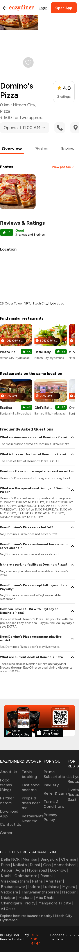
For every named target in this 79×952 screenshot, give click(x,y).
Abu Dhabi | (46, 897)
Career (6, 832)
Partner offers (7, 800)
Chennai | (69, 859)
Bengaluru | (50, 859)
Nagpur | (70, 892)
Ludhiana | (52, 886)
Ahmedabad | (66, 864)
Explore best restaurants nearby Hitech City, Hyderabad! (36, 918)
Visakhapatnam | (16, 881)
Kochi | (7, 875)
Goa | (48, 864)
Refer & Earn (55, 793)
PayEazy (51, 785)
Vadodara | (10, 892)
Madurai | (26, 897)
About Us (8, 771)
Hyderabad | (38, 870)
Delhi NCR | (11, 859)
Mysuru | (69, 886)
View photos (61, 167)
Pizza (5, 111)
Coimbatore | (26, 875)
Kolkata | (21, 864)
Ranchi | (47, 875)
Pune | (6, 864)
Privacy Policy (50, 817)
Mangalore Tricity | (55, 903)
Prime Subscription (56, 774)
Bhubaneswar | (14, 886)
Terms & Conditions (54, 804)
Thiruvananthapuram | (41, 892)
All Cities (7, 909)
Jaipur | (7, 870)
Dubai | (36, 864)
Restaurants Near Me (33, 818)
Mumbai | (31, 859)
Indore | (35, 886)
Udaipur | (9, 897)
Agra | (21, 870)
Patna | (38, 881)
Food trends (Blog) (6, 785)
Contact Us (10, 824)
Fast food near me (31, 787)
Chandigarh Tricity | (19, 903)
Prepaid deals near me (31, 803)
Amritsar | (55, 881)
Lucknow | (59, 870)
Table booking (29, 774)
